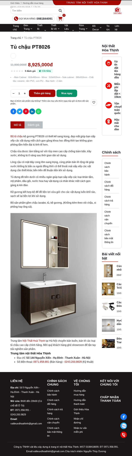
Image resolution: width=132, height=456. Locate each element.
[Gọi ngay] (123, 434)
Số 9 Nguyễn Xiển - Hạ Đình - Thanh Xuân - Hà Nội (25, 392)
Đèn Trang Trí (27, 29)
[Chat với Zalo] (123, 425)
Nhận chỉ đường (78, 420)
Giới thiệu (15, 3)
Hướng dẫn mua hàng (33, 3)
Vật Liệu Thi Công (67, 31)
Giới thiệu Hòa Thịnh (81, 411)
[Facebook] (123, 416)
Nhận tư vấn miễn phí (80, 430)
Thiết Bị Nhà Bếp (39, 31)
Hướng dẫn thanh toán (80, 402)
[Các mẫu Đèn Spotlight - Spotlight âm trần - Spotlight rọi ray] (108, 307)
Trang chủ (16, 28)
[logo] (117, 11)
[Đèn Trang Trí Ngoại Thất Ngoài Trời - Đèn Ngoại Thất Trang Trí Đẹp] (108, 343)
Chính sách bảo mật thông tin (108, 236)
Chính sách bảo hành (107, 169)
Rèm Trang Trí (82, 29)
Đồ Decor (95, 28)
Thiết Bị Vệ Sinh (54, 29)
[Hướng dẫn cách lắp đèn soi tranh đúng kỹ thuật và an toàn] (108, 325)
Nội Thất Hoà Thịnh (34, 340)
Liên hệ (117, 28)
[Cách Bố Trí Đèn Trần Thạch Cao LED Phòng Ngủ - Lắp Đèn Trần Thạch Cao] (108, 289)
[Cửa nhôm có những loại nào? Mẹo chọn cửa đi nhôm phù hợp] (108, 270)
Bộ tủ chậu (16, 136)
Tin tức (108, 28)
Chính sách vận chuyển (108, 217)
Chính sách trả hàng (108, 200)
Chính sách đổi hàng (108, 185)
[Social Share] (13, 111)
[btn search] (60, 10)
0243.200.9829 (73, 361)
